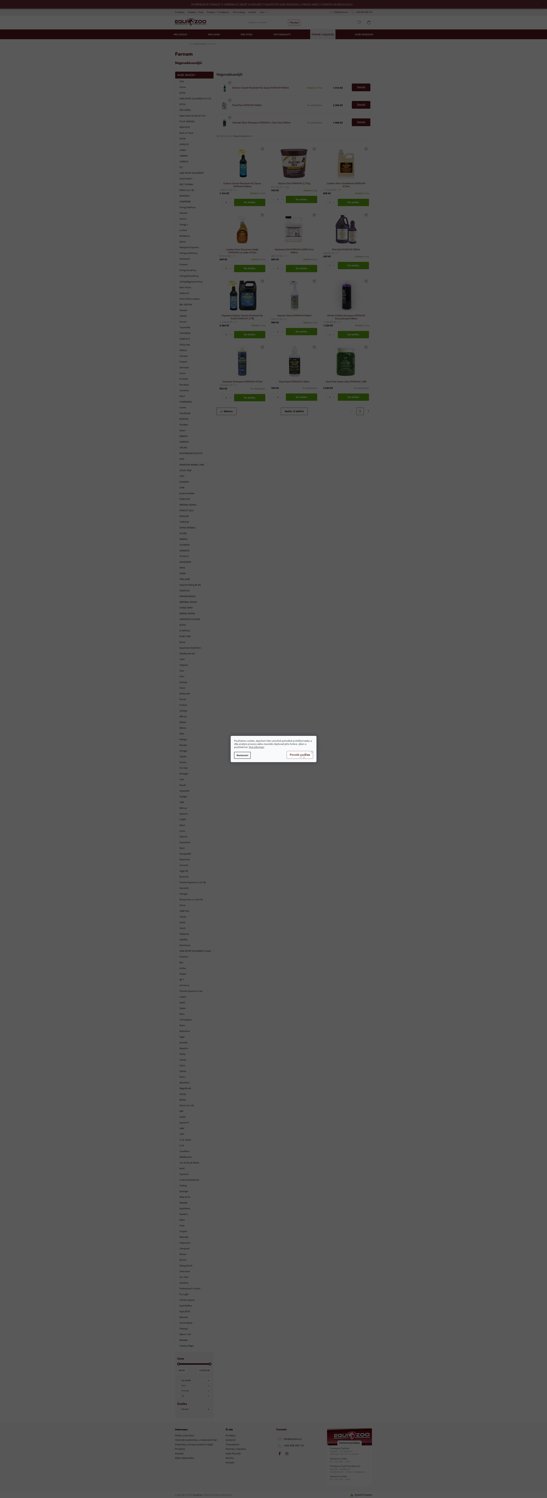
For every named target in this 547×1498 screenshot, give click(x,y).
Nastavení (242, 755)
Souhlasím (300, 755)
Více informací (256, 747)
